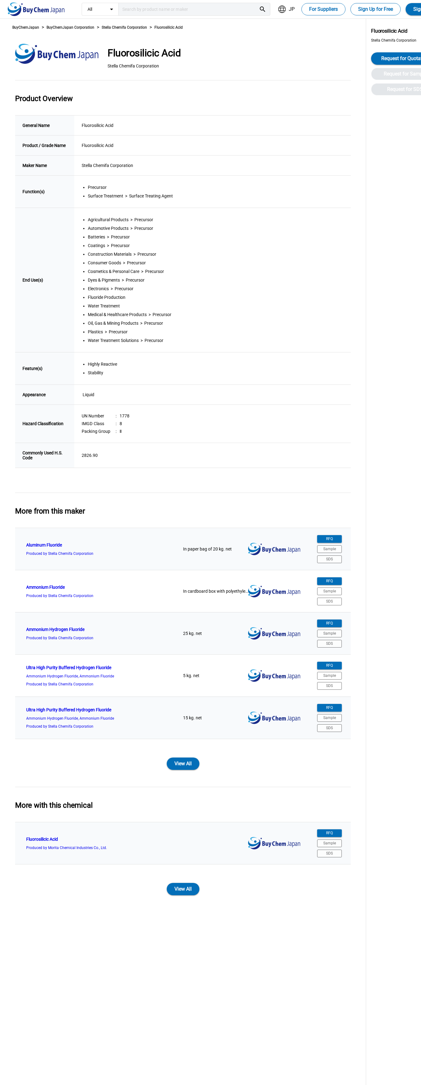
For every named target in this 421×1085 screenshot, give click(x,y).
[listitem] (183, 549)
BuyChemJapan (25, 27)
